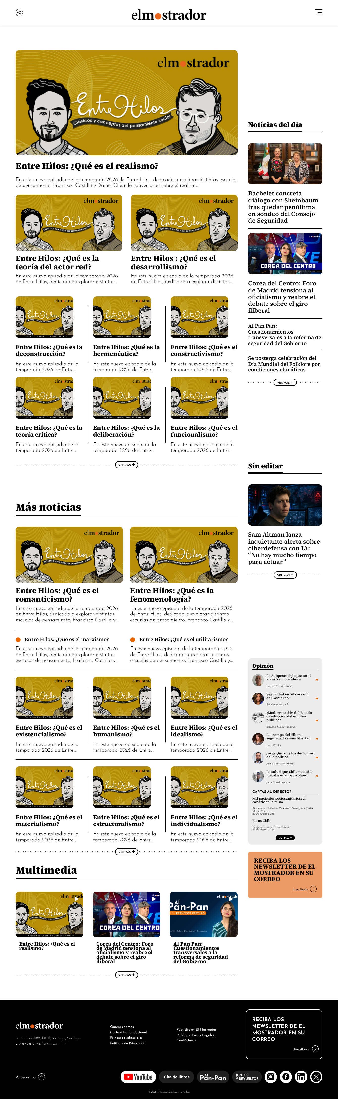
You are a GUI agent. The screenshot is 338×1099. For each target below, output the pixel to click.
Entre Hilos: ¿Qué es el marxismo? (67, 639)
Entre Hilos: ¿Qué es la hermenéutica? (126, 350)
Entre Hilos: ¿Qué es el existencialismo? (49, 730)
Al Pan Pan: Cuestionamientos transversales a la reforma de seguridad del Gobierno (200, 952)
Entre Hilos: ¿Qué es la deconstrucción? (49, 350)
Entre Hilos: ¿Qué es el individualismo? (204, 820)
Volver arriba (26, 1076)
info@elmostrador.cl (53, 1043)
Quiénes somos (122, 1026)
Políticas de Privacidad (127, 1042)
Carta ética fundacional (128, 1031)
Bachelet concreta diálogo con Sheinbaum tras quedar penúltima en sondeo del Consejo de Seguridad (283, 207)
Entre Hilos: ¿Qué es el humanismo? (126, 730)
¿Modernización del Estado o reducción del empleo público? (289, 716)
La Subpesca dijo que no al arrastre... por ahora (288, 677)
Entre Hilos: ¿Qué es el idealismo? (204, 730)
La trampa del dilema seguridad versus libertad (288, 737)
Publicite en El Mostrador (196, 1028)
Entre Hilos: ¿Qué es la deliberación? (126, 430)
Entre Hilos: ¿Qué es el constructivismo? (204, 350)
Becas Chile (261, 820)
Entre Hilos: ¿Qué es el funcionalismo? (204, 430)
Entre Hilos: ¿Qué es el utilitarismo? (183, 639)
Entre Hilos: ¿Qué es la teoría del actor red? (57, 262)
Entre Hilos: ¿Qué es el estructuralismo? (126, 820)
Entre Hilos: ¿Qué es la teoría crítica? (49, 430)
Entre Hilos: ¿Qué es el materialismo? (49, 820)
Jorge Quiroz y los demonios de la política (290, 755)
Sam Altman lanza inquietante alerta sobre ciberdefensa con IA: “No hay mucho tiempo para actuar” (284, 548)
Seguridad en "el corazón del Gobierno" (287, 696)
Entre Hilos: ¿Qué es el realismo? (87, 166)
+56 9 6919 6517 (27, 1043)
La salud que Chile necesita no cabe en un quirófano (289, 773)
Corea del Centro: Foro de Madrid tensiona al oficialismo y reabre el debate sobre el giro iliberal (125, 952)
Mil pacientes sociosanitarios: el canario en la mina (279, 800)
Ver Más (124, 465)
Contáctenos (186, 1039)
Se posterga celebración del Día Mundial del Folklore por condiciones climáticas (284, 363)
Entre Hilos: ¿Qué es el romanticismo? (57, 594)
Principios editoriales (126, 1037)
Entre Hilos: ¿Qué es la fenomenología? (172, 594)
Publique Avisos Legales (195, 1034)
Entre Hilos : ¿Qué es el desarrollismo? (173, 262)
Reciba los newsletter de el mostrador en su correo (284, 869)
